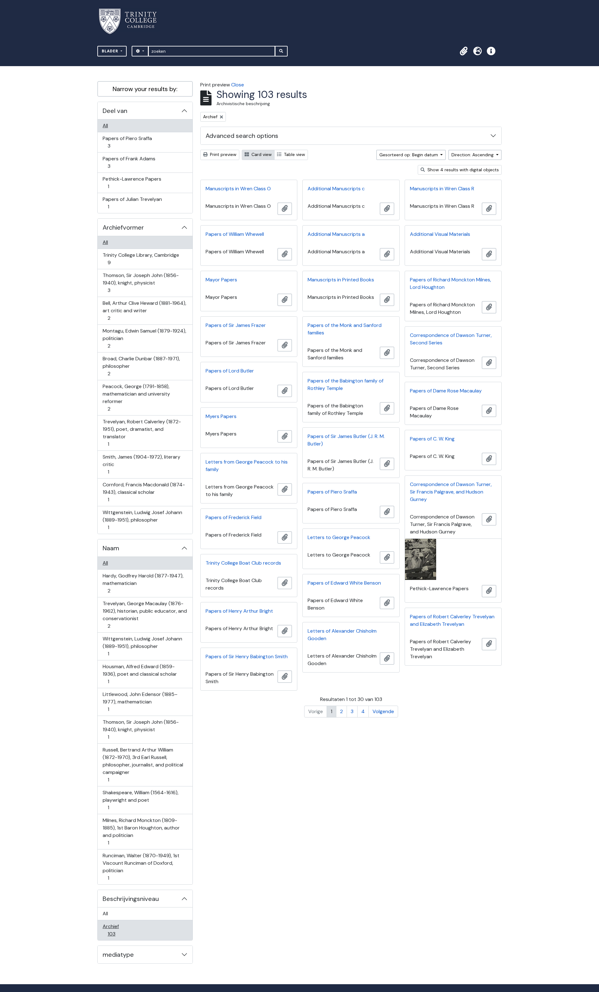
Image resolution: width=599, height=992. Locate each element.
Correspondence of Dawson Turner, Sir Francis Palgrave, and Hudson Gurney (451, 492)
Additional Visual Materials (440, 234)
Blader (110, 51)
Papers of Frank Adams (128, 162)
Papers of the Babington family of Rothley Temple (345, 384)
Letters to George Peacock (339, 537)
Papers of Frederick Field (233, 517)
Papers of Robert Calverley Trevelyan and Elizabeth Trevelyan (452, 620)
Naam (111, 548)
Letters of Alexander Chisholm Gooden (342, 635)
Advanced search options (242, 136)
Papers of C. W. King (432, 438)
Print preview (222, 154)
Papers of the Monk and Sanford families (345, 329)
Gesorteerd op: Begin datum (409, 155)
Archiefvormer (123, 227)
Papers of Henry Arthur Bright (239, 611)
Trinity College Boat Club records (243, 563)
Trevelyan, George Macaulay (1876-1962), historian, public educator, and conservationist (144, 614)
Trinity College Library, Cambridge (140, 258)
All (105, 125)
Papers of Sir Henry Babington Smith (247, 656)
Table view (294, 154)
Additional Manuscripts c (336, 188)
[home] (131, 21)
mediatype (118, 955)
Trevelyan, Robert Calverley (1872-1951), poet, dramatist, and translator (141, 432)
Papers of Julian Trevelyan (132, 203)
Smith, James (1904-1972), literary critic (141, 464)
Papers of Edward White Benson (344, 583)
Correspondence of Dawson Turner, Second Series (451, 339)
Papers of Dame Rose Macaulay (446, 390)
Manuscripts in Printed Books (341, 279)
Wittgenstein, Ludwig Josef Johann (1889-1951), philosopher (142, 520)
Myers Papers (221, 416)
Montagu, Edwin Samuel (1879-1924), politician (144, 338)
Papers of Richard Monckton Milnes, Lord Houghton (450, 283)
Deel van (115, 111)
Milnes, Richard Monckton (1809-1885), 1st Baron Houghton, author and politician (141, 831)
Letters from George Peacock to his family (247, 466)
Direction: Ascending (473, 155)
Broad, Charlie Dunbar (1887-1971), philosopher (141, 366)
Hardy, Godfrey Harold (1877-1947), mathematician (142, 583)
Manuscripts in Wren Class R (442, 188)
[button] (463, 51)
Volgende (383, 711)
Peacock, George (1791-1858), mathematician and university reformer (136, 397)
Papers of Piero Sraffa (127, 142)
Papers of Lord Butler (230, 370)
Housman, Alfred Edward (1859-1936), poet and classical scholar (139, 674)
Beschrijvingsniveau (131, 899)
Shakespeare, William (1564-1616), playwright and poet (140, 800)
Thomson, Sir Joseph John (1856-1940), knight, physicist (140, 283)
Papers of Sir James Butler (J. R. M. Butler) (346, 440)
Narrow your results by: (145, 89)
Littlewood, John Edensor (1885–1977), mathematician (140, 701)
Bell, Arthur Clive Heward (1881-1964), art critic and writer (144, 310)
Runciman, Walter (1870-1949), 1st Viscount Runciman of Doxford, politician (140, 866)
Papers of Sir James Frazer (236, 325)
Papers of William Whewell (235, 234)
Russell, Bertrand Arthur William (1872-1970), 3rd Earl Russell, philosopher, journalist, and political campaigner (142, 764)
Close (237, 84)
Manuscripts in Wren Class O (238, 188)
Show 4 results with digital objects (462, 170)
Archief (115, 930)
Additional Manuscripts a (336, 234)
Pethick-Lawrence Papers (131, 182)
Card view (261, 154)
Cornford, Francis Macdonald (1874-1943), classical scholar (143, 492)
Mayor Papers (221, 279)
